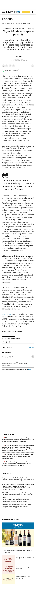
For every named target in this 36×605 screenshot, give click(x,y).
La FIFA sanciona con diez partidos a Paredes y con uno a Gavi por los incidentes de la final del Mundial (18, 493)
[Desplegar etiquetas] (32, 356)
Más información (6, 365)
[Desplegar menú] (3, 11)
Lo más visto (6, 473)
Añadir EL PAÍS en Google (11, 70)
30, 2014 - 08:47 (18, 59)
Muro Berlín (15, 357)
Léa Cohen (18, 56)
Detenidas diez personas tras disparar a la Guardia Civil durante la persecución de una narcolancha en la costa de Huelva (18, 463)
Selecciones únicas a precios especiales (24, 567)
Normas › (31, 347)
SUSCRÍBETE (26, 12)
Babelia (7, 19)
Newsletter (30, 23)
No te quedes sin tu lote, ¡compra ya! (23, 577)
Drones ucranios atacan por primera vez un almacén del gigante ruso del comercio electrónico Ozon (17, 456)
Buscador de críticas (8, 23)
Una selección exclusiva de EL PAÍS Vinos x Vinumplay (17, 551)
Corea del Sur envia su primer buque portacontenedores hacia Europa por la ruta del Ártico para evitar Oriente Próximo (18, 439)
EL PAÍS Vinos (18, 525)
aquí (29, 369)
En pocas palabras (21, 23)
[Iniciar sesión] (32, 11)
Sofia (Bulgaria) (6, 357)
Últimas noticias (8, 434)
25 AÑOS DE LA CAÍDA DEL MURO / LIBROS (14, 28)
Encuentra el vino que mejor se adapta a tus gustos (25, 558)
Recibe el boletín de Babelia (12, 338)
